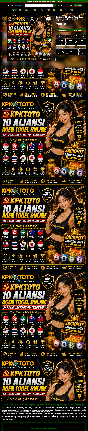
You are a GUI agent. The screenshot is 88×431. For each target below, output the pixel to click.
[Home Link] (17, 5)
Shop (9, 5)
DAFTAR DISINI (62, 30)
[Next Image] (49, 40)
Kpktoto (4, 407)
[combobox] (39, 5)
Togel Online (63, 417)
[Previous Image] (9, 40)
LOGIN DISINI (77, 30)
